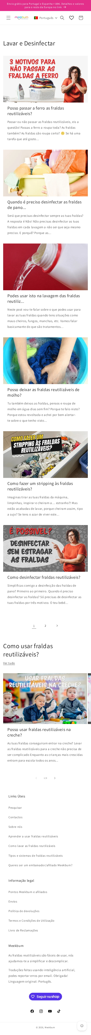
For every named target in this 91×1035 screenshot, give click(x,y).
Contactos (15, 817)
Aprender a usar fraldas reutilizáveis (33, 836)
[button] (8, 18)
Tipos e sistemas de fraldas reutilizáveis (35, 856)
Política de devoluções (23, 911)
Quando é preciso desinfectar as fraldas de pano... (44, 204)
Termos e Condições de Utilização (31, 920)
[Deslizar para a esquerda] (36, 778)
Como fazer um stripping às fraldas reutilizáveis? (40, 486)
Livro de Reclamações (23, 930)
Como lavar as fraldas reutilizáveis (31, 846)
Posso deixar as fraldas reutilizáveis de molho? (43, 392)
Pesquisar (15, 808)
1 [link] (34, 626)
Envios (12, 901)
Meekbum (50, 1027)
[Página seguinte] (57, 625)
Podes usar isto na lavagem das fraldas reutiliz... (43, 298)
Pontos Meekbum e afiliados (27, 892)
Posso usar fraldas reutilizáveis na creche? (39, 732)
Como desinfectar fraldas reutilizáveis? (43, 577)
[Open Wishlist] (71, 18)
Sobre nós (15, 827)
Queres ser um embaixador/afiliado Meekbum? (40, 865)
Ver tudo (9, 663)
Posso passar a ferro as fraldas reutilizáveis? (35, 110)
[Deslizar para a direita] (54, 778)
